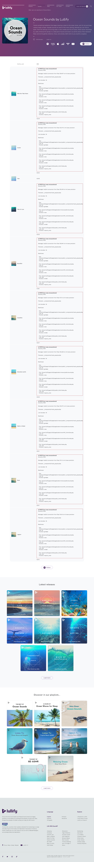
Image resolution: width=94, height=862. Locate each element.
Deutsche (64, 818)
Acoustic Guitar (66, 834)
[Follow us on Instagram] (12, 857)
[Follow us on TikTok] (17, 857)
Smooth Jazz (50, 834)
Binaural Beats (66, 838)
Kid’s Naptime (65, 836)
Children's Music (81, 836)
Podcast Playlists (81, 843)
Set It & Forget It (66, 843)
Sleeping (49, 831)
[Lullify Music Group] (7, 7)
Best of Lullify (50, 843)
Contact (68, 6)
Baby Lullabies (51, 836)
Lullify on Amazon (82, 820)
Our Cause (59, 6)
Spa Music (80, 832)
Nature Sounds (51, 839)
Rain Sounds (65, 839)
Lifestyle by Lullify (82, 816)
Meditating (80, 831)
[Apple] (58, 44)
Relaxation (65, 831)
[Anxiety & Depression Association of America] (5, 825)
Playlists (31, 6)
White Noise (80, 838)
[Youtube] (73, 44)
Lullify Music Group (82, 818)
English (49, 816)
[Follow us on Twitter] (7, 857)
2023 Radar (50, 845)
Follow (87, 43)
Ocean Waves (80, 839)
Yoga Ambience (66, 832)
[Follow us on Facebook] (3, 857)
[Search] (91, 6)
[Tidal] (68, 44)
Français (64, 816)
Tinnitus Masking (66, 841)
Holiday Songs (81, 841)
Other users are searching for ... (40, 10)
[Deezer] (62, 44)
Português (49, 820)
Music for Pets (50, 838)
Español (49, 818)
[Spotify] (47, 44)
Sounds (39, 6)
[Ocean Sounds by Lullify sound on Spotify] (15, 31)
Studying (49, 832)
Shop (48, 6)
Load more (47, 677)
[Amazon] (53, 44)
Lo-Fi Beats (80, 834)
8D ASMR (49, 841)
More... (64, 845)
